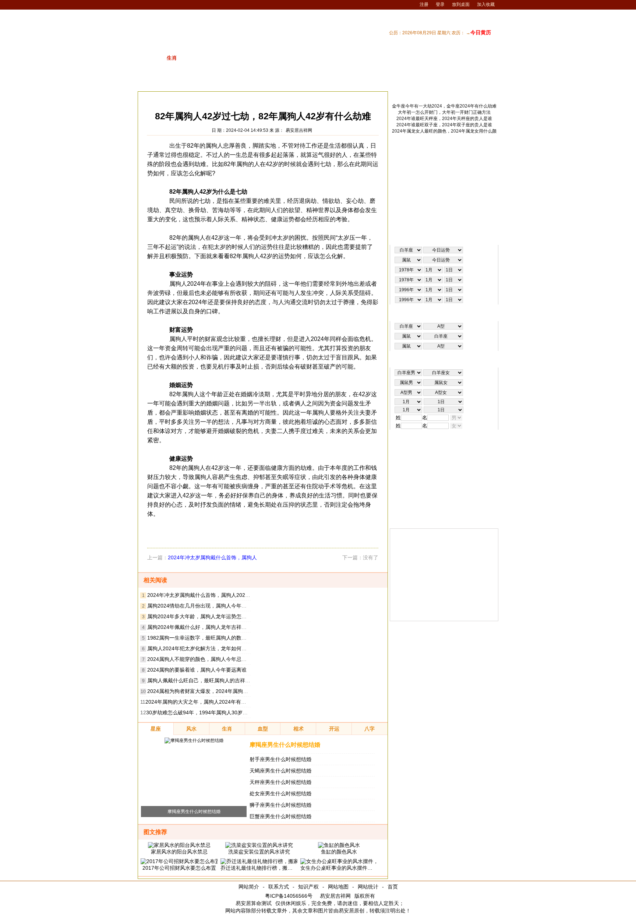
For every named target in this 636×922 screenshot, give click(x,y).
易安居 (172, 97)
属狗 (209, 97)
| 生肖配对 (365, 82)
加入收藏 (486, 4)
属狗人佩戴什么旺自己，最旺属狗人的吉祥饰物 (201, 680)
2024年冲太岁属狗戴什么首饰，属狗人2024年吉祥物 (208, 595)
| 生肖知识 (393, 82)
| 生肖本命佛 (482, 82)
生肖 (191, 97)
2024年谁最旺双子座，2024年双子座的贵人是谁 (444, 124)
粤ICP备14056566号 (288, 896)
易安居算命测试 (254, 903)
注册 (424, 4)
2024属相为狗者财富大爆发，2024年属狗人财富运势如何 (213, 691)
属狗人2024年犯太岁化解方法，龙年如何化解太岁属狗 (209, 648)
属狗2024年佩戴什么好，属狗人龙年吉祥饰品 (199, 627)
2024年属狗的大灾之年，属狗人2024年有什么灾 (201, 702)
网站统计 (368, 887)
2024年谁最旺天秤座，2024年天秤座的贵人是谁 (444, 118)
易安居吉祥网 (299, 130)
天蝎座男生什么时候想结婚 (280, 771)
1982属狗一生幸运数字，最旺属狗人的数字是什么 (204, 638)
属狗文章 (231, 97)
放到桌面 (461, 4)
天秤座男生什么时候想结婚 (280, 782)
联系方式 (278, 887)
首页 (393, 887)
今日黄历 (480, 32)
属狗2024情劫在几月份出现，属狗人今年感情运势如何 (209, 606)
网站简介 (249, 887)
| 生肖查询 (451, 82)
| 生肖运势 (422, 82)
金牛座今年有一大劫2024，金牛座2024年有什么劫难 (444, 106)
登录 (440, 4)
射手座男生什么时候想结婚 (280, 759)
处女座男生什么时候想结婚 (280, 793)
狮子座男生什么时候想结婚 (280, 805)
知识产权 (308, 887)
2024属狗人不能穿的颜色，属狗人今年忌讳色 (199, 659)
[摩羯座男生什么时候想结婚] (194, 740)
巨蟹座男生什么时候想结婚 (280, 816)
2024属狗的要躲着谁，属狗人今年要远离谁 (197, 670)
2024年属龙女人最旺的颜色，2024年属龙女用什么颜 (444, 131)
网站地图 (338, 887)
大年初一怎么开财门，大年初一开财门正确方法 (444, 112)
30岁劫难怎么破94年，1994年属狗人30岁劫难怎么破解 (209, 712)
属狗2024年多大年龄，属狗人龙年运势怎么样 (199, 616)
